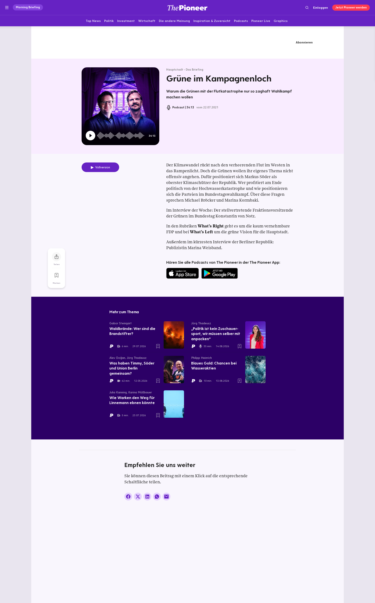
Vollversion (102, 167)
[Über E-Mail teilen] (166, 496)
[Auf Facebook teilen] (128, 496)
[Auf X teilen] (138, 496)
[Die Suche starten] (307, 7)
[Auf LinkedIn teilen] (147, 496)
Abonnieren (304, 42)
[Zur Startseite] (187, 7)
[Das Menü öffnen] (6, 7)
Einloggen (320, 8)
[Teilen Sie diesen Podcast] (56, 256)
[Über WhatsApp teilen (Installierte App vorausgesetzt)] (157, 496)
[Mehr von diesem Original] (187, 42)
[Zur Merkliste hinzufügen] (56, 275)
